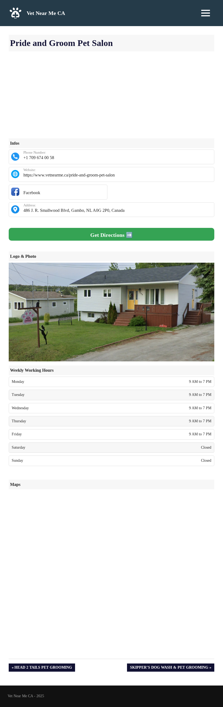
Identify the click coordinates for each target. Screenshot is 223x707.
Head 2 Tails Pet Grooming (43, 668)
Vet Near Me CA (46, 13)
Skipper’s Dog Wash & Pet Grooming (169, 668)
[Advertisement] (111, 100)
